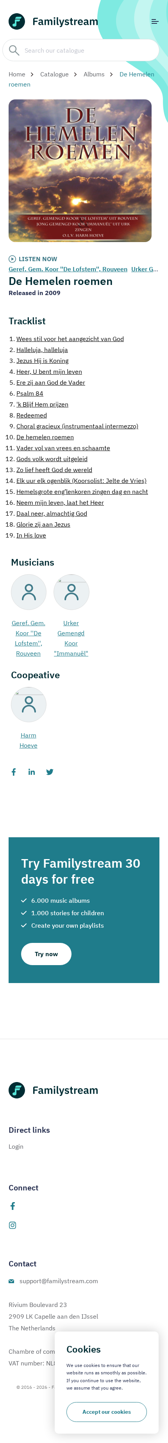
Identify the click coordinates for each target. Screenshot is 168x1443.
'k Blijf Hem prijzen (38, 404)
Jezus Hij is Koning (38, 360)
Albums (94, 74)
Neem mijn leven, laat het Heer (54, 502)
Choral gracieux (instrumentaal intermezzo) (73, 426)
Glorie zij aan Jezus (37, 524)
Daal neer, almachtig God (46, 513)
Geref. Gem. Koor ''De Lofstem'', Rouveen (68, 269)
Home (17, 74)
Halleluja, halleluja (38, 350)
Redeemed (28, 415)
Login (16, 1146)
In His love (25, 535)
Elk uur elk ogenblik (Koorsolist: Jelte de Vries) (76, 481)
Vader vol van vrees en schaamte (57, 448)
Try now (46, 954)
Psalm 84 (26, 393)
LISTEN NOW (38, 259)
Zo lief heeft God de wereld (48, 470)
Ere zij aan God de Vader (47, 382)
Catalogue (54, 74)
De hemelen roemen (39, 437)
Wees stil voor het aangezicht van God (66, 339)
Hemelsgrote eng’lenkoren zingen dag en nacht (76, 491)
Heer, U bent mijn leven (45, 371)
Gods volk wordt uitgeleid (46, 459)
